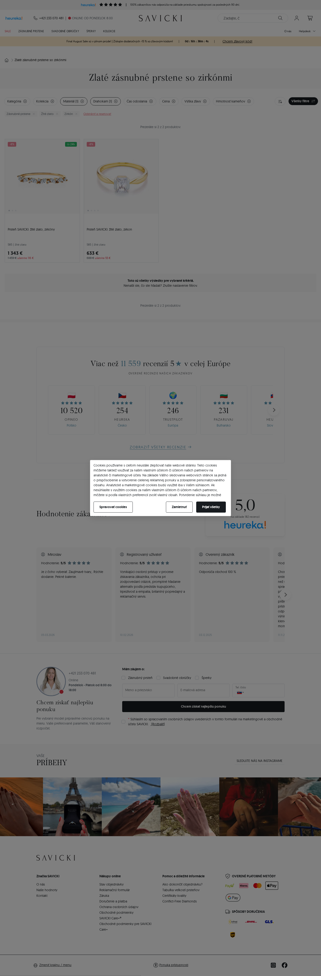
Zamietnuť (179, 507)
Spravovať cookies (113, 507)
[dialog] (160, 488)
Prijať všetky (211, 507)
